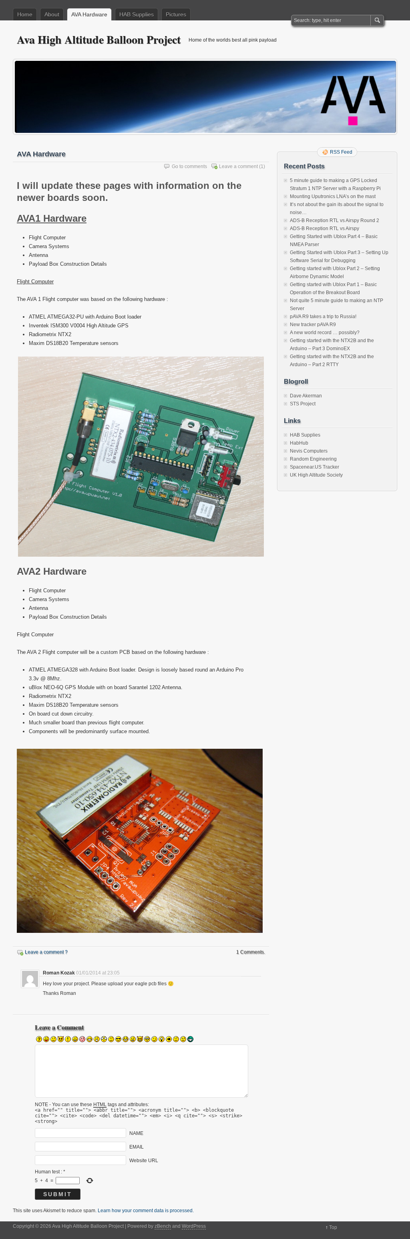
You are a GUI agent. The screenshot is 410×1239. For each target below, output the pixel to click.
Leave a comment (238, 166)
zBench (163, 1226)
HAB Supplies (136, 14)
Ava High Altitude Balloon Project (99, 39)
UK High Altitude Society (316, 475)
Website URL (143, 1160)
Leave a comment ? (46, 952)
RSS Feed (341, 152)
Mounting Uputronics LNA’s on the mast (333, 196)
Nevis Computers (309, 451)
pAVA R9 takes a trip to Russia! (323, 316)
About (51, 14)
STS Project (303, 404)
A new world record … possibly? (325, 332)
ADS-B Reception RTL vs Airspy (324, 228)
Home (24, 14)
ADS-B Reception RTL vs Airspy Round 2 (334, 220)
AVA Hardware (89, 14)
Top (333, 1227)
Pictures (176, 14)
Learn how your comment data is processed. (146, 1210)
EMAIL (136, 1147)
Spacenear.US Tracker (314, 467)
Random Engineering (313, 459)
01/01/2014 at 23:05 (98, 973)
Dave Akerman (306, 396)
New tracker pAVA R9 (313, 324)
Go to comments (189, 166)
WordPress (194, 1226)
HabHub (299, 443)
